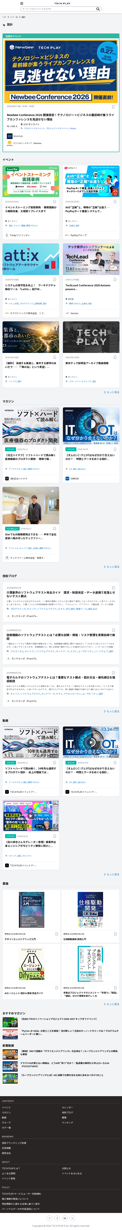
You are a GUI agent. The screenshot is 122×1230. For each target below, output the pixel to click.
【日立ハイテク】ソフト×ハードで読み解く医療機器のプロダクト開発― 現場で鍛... (30, 457)
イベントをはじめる (72, 1173)
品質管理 (38, 303)
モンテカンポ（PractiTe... (25, 616)
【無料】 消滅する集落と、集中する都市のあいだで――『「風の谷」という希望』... (30, 365)
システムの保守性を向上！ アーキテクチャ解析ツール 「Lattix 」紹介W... (30, 287)
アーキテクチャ (15, 469)
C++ (10, 303)
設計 (11, 225)
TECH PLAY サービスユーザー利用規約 (21, 1193)
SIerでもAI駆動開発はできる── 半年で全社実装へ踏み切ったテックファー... (30, 536)
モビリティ (27, 856)
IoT (70, 469)
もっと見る (113, 392)
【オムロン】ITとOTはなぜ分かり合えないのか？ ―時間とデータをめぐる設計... (90, 457)
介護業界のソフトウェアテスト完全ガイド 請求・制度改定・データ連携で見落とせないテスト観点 (61, 594)
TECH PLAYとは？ (11, 1168)
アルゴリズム (17, 651)
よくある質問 (8, 1173)
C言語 (16, 303)
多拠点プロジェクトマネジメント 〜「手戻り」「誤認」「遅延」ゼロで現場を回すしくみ (90, 994)
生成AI (72, 225)
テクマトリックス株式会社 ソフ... (27, 313)
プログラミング (26, 303)
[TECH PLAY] (62, 3)
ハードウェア (101, 651)
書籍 (64, 1117)
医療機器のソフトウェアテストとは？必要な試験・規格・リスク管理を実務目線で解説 (61, 636)
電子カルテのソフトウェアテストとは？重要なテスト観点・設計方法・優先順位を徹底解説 (61, 679)
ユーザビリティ (86, 651)
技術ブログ (67, 1112)
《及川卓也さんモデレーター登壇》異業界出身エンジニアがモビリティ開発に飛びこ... (30, 844)
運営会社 (6, 1153)
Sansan (74, 313)
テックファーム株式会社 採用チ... (27, 557)
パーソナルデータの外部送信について (21, 1208)
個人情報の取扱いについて (15, 1198)
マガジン (6, 1112)
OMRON (75, 478)
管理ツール (81, 608)
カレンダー (67, 1107)
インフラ (13, 381)
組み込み (82, 469)
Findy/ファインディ (20, 235)
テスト (61, 608)
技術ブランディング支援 (14, 1142)
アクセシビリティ (72, 693)
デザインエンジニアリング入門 (20, 939)
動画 (4, 1117)
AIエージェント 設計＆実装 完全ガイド (24, 993)
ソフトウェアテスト (47, 608)
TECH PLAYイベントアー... (23, 791)
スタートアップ (76, 381)
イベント (6, 1107)
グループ (6, 1122)
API (67, 608)
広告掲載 (6, 1148)
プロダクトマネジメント (34, 128)
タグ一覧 (14, 17)
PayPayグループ (79, 235)
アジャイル (13, 548)
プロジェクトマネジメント (57, 128)
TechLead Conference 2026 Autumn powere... (87, 287)
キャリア (87, 381)
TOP (4, 17)
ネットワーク (62, 651)
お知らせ (66, 1168)
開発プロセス (32, 225)
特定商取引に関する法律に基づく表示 (21, 1203)
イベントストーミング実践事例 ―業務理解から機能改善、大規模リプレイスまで (31, 209)
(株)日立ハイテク (18, 478)
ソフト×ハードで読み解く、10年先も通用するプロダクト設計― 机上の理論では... (30, 770)
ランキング (67, 1122)
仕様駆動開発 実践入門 (74, 939)
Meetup (73, 128)
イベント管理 (8, 1178)
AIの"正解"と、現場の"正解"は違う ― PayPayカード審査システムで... (87, 209)
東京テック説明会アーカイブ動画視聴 (86, 363)
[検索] (98, 9)
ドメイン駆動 (19, 225)
